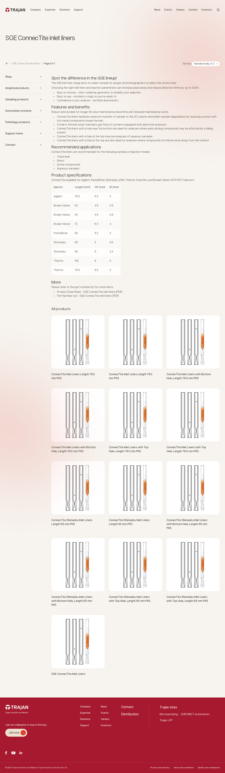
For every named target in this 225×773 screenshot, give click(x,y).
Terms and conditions (183, 768)
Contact (193, 10)
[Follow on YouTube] (13, 753)
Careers (180, 10)
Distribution (130, 714)
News (157, 10)
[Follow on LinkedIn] (21, 753)
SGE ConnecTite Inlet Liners (68, 674)
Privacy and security (159, 768)
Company (35, 10)
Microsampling (169, 714)
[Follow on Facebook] (6, 753)
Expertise (50, 10)
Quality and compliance (209, 768)
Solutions (64, 10)
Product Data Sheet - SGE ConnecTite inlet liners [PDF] (89, 292)
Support (78, 10)
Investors (207, 10)
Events (168, 10)
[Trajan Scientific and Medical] (15, 10)
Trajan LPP (166, 720)
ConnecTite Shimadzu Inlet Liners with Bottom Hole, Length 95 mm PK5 (187, 524)
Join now (14, 732)
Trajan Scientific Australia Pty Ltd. (52, 768)
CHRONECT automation (195, 714)
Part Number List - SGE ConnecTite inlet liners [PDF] (88, 296)
